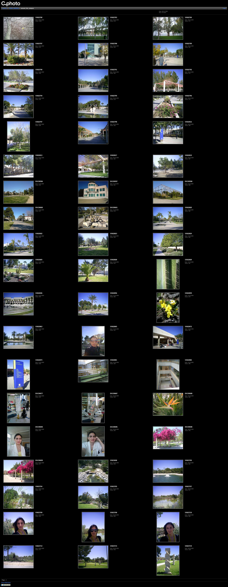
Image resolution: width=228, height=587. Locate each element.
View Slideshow (6, 582)
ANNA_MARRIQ (14, 8)
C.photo (4, 8)
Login (224, 8)
